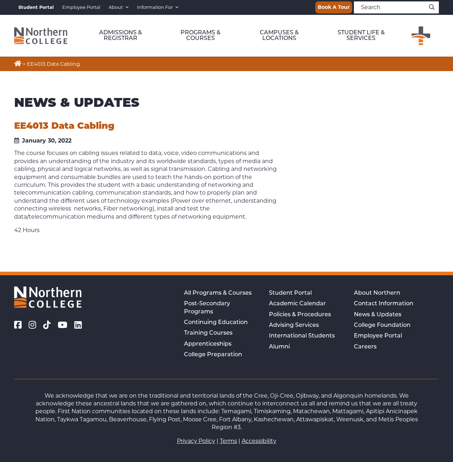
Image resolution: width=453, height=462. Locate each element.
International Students (302, 336)
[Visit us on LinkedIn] (78, 325)
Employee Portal (81, 7)
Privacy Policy (196, 441)
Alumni (279, 347)
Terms (228, 441)
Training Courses (208, 333)
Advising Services (294, 325)
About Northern (377, 293)
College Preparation (213, 355)
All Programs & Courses (218, 293)
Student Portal (290, 293)
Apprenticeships (207, 344)
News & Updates (377, 315)
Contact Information (383, 304)
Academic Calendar (297, 304)
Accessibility (259, 441)
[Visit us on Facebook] (18, 325)
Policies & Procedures (300, 315)
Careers (365, 347)
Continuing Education (216, 322)
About (116, 7)
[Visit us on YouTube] (62, 325)
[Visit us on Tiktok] (47, 325)
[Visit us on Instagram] (32, 325)
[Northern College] (40, 36)
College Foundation (382, 325)
